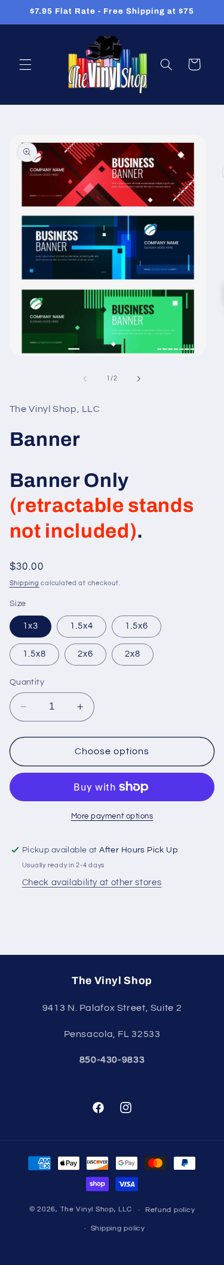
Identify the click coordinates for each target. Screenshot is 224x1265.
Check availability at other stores (91, 882)
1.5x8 (34, 653)
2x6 (85, 653)
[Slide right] (139, 379)
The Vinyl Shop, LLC (96, 1210)
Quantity (27, 682)
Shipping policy (118, 1228)
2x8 (132, 653)
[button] (25, 64)
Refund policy (170, 1210)
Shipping (24, 583)
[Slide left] (85, 379)
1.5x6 (136, 625)
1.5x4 (81, 625)
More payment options (112, 816)
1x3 (30, 625)
